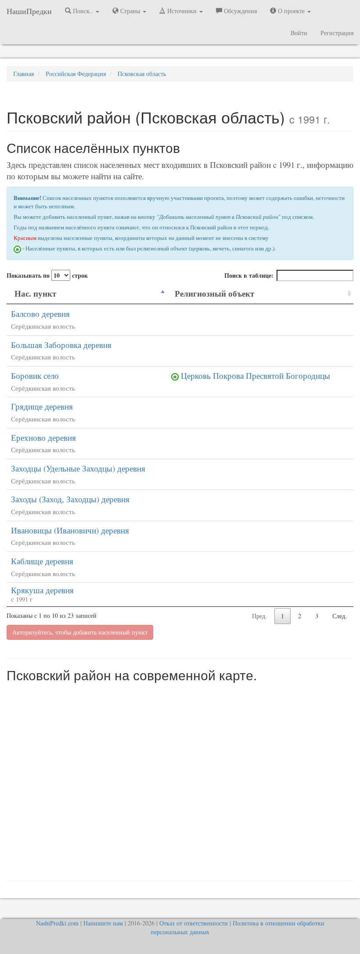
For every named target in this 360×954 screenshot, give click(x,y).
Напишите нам (103, 923)
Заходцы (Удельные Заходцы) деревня (78, 468)
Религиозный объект (214, 293)
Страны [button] (130, 11)
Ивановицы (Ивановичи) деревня (70, 530)
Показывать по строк (47, 275)
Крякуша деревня (42, 589)
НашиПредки (29, 11)
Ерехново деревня (43, 437)
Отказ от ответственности (193, 923)
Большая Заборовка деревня (61, 344)
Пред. (259, 616)
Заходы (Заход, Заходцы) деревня (70, 498)
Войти (299, 33)
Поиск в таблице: (249, 275)
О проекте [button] (291, 11)
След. (339, 616)
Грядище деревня (42, 406)
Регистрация (336, 33)
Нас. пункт (35, 293)
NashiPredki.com (57, 923)
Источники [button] (182, 11)
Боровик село (35, 375)
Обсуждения (239, 11)
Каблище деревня (42, 560)
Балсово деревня (40, 313)
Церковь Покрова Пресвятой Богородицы (255, 375)
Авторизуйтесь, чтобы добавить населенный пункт (80, 632)
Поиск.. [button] (83, 11)
